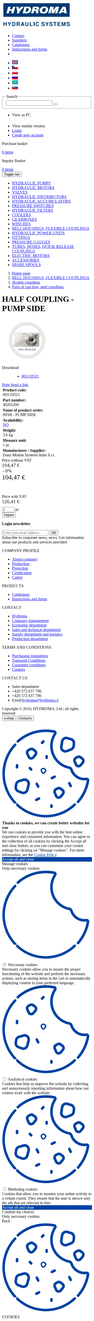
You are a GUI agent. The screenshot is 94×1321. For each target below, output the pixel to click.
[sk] (15, 88)
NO (6, 425)
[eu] (15, 63)
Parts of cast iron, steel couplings (38, 287)
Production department (30, 639)
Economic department (29, 625)
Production (20, 564)
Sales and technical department (36, 630)
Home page (21, 273)
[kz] (15, 83)
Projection (20, 568)
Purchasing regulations (30, 656)
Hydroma (19, 616)
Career (17, 577)
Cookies (18, 669)
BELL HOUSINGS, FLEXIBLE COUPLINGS (50, 278)
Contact (18, 35)
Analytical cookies (22, 1079)
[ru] (15, 78)
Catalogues (21, 45)
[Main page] (36, 27)
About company (25, 559)
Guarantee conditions (29, 665)
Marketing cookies (22, 1189)
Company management (30, 620)
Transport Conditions (28, 660)
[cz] (15, 68)
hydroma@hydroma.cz (40, 700)
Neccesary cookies (22, 965)
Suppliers (19, 40)
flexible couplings (26, 282)
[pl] (15, 73)
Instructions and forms (29, 49)
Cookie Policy (45, 855)
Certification (22, 573)
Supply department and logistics (37, 634)
